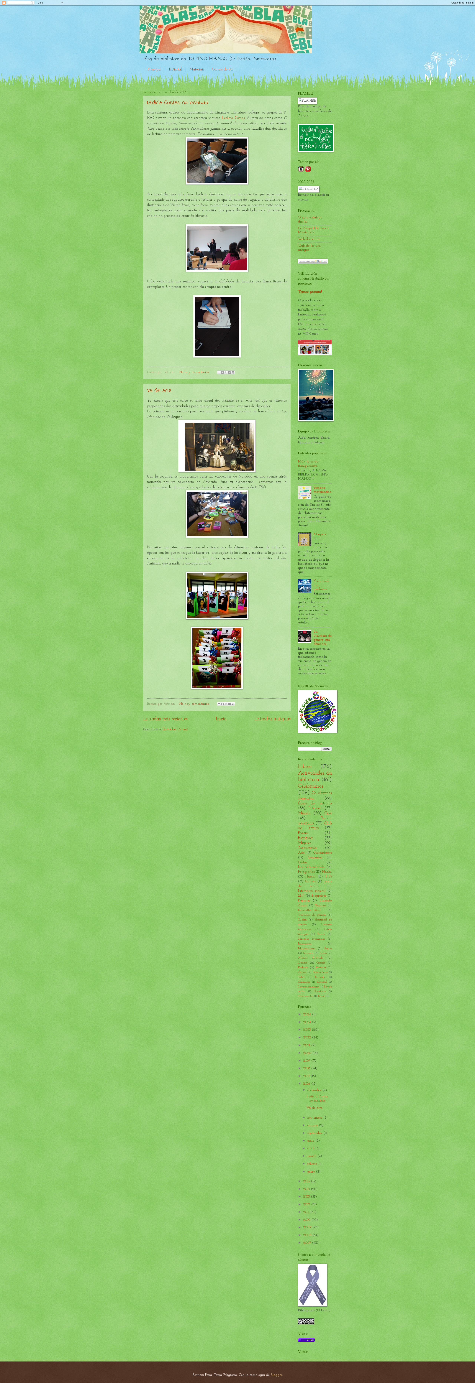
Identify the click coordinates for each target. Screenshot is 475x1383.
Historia (321, 967)
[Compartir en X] (226, 372)
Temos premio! (310, 292)
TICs (328, 876)
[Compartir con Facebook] (229, 372)
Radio (328, 948)
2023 (307, 1030)
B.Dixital (175, 69)
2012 (307, 1204)
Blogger (276, 1375)
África (302, 972)
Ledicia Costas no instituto (177, 103)
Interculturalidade (311, 867)
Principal (154, 69)
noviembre (315, 1117)
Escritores (305, 838)
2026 (307, 1014)
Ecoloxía (303, 967)
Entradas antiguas (273, 719)
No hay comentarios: (194, 372)
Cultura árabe (320, 972)
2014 (307, 1189)
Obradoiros (320, 991)
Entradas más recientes (165, 719)
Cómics (320, 962)
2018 (307, 1068)
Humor (310, 876)
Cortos (302, 862)
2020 (307, 1053)
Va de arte (159, 391)
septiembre (315, 1133)
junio (311, 1140)
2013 (307, 1196)
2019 (307, 1061)
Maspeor (320, 534)
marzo (312, 1156)
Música (304, 813)
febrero (312, 1164)
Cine (328, 813)
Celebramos (310, 786)
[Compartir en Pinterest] (233, 372)
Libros (305, 766)
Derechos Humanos (311, 938)
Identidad (322, 982)
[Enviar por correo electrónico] (219, 372)
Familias (320, 905)
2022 (307, 1037)
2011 (306, 1212)
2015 (307, 1181)
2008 (307, 1235)
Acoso (323, 953)
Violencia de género (312, 914)
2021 (307, 1045)
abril (311, 1148)
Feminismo (304, 982)
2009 (307, 1227)
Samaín (308, 953)
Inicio (221, 719)
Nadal (327, 872)
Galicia (310, 881)
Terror (321, 996)
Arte (301, 853)
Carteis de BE (222, 69)
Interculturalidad (309, 910)
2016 (307, 1084)
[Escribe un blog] (222, 372)
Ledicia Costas (233, 118)
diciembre (314, 1090)
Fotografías (306, 872)
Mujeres (304, 843)
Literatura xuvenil (311, 891)
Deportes (304, 900)
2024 (307, 1022)
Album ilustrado (310, 957)
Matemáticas (306, 948)
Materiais (196, 69)
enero (311, 1171)
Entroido (320, 977)
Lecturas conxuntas (308, 986)
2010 (307, 1220)
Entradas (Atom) (175, 729)
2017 (307, 1076)
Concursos (315, 857)
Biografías (318, 896)
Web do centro (309, 239)
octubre (313, 1125)
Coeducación (307, 848)
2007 (307, 1243)
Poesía (303, 833)
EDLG (301, 977)
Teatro (321, 934)
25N (301, 896)
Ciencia (302, 962)
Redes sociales (305, 996)
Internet (315, 808)
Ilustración (305, 943)
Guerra (302, 919)
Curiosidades (322, 853)
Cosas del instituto (315, 803)
